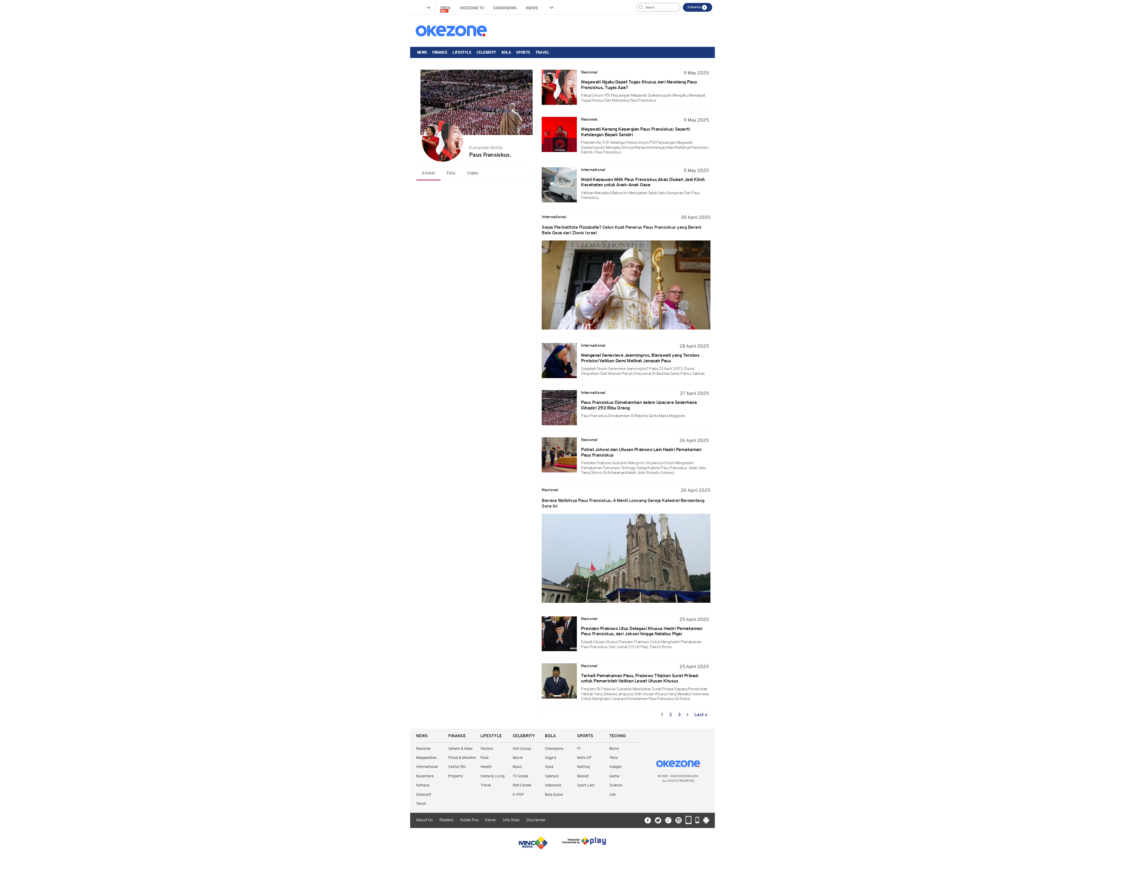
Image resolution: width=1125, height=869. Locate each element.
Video (472, 173)
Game (614, 776)
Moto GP (584, 758)
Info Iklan (511, 820)
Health (486, 767)
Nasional (423, 749)
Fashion (486, 749)
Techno (617, 736)
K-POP (518, 795)
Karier (490, 820)
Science (615, 785)
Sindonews (505, 8)
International (427, 767)
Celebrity (486, 52)
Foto (451, 173)
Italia (549, 767)
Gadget (615, 767)
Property (455, 776)
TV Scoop (520, 776)
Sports (523, 52)
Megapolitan (426, 758)
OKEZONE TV (472, 8)
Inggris (550, 758)
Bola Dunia (554, 795)
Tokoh (421, 804)
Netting (583, 767)
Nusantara (425, 776)
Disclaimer (536, 820)
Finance (440, 52)
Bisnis (614, 749)
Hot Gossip (522, 749)
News (422, 52)
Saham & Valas (460, 749)
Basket (583, 776)
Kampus (422, 785)
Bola (506, 52)
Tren (445, 8)
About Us (424, 820)
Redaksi (446, 820)
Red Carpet (522, 785)
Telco (613, 758)
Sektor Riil (457, 767)
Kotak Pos (469, 820)
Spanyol (551, 776)
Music (517, 767)
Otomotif (423, 795)
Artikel (428, 173)
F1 (578, 749)
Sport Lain (585, 785)
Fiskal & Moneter (462, 758)
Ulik (612, 795)
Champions (554, 749)
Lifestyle (462, 52)
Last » (701, 715)
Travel (542, 52)
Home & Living (492, 776)
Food (484, 758)
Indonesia (553, 785)
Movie (518, 758)
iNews (532, 8)
